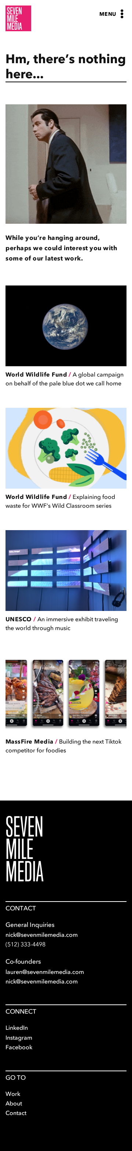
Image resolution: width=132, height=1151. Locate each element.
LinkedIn (17, 1027)
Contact (16, 1112)
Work (13, 1093)
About (14, 1103)
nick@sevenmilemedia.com (42, 934)
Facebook (19, 1047)
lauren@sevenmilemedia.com (45, 971)
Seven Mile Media (25, 848)
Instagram (19, 1037)
